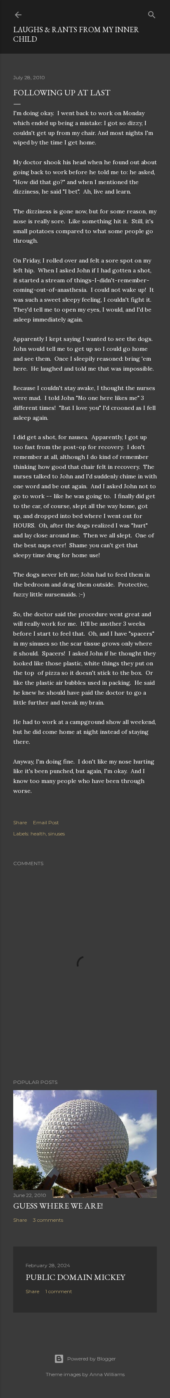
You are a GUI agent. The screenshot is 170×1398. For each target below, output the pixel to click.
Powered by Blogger (91, 1358)
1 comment (58, 1291)
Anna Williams (107, 1374)
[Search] (152, 13)
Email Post (46, 822)
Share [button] (20, 822)
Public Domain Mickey (75, 1277)
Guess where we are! (58, 1205)
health (38, 833)
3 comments (48, 1220)
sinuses (56, 833)
